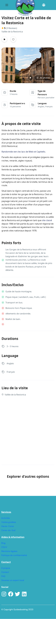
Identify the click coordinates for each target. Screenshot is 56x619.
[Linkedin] (24, 594)
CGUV (4, 547)
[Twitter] (17, 594)
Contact (5, 572)
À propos (5, 568)
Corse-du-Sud (8, 530)
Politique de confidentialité (14, 555)
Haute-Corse (7, 526)
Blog (3, 543)
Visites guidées (8, 522)
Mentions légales (9, 551)
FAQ (3, 576)
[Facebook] (10, 594)
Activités (5, 518)
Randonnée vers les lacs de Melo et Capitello (23, 151)
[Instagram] (4, 594)
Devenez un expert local (12, 580)
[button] (43, 5)
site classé (47, 220)
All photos (45, 77)
